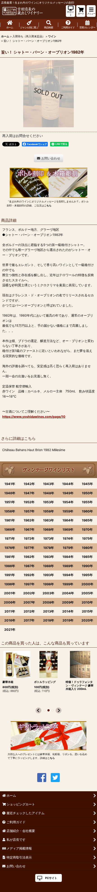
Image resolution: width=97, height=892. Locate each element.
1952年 (29, 502)
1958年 (48, 511)
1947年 (29, 493)
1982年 (29, 557)
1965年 (87, 520)
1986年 (9, 566)
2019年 (68, 620)
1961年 (10, 520)
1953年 (48, 502)
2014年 (68, 611)
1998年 (48, 584)
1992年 (29, 575)
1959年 (67, 511)
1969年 (67, 529)
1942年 (29, 484)
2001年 (9, 593)
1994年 (68, 575)
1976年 (10, 548)
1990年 (87, 566)
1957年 (29, 511)
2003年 (48, 593)
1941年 (10, 484)
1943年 (48, 484)
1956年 (9, 511)
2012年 (29, 611)
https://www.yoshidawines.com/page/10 (33, 416)
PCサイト (51, 878)
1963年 (48, 520)
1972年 (29, 538)
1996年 (9, 584)
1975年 (87, 538)
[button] (91, 11)
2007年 (29, 602)
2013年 (48, 611)
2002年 (29, 593)
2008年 (48, 602)
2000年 (87, 584)
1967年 (29, 529)
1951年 (10, 502)
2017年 (29, 620)
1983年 (48, 557)
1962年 (29, 520)
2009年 (68, 602)
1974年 (68, 538)
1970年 (87, 529)
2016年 (9, 620)
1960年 (87, 511)
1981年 (10, 557)
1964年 (68, 520)
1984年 (68, 557)
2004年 (68, 593)
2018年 (48, 620)
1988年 (48, 566)
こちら (47, 205)
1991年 (10, 575)
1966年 (9, 529)
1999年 (67, 584)
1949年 (68, 493)
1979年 (68, 548)
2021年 (9, 629)
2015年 (87, 611)
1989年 (67, 566)
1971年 (10, 538)
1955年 (87, 502)
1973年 (48, 538)
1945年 (87, 484)
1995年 (87, 575)
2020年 (87, 620)
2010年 (87, 602)
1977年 (29, 548)
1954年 (68, 502)
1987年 (29, 566)
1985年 (87, 557)
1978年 (48, 548)
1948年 (48, 493)
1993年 (48, 575)
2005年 (87, 593)
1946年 (9, 493)
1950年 (87, 493)
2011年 (10, 611)
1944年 (68, 484)
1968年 (48, 529)
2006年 (10, 602)
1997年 (29, 584)
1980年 (87, 548)
